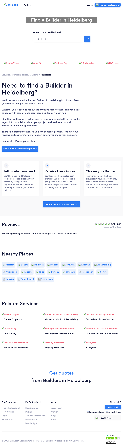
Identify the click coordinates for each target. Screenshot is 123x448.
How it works (8, 411)
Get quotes (61, 373)
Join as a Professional (35, 415)
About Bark (56, 408)
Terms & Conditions (43, 440)
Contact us (113, 406)
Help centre (31, 419)
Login (4, 415)
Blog (53, 415)
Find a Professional (11, 408)
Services (6, 74)
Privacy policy (77, 440)
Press (53, 419)
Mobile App (7, 419)
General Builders (20, 74)
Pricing (28, 411)
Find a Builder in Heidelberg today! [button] (20, 148)
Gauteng (34, 74)
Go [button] (87, 38)
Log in (90, 4)
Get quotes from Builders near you (61, 204)
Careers (55, 411)
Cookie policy (61, 440)
